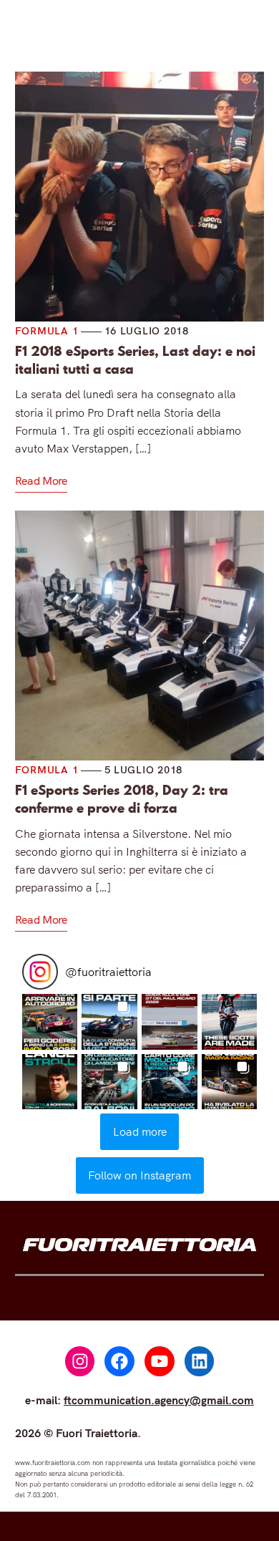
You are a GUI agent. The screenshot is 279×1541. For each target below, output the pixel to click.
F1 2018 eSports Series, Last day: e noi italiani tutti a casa (135, 360)
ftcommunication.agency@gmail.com (159, 1400)
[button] (50, 1022)
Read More (41, 480)
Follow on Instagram (139, 1175)
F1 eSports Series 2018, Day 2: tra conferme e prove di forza (121, 799)
